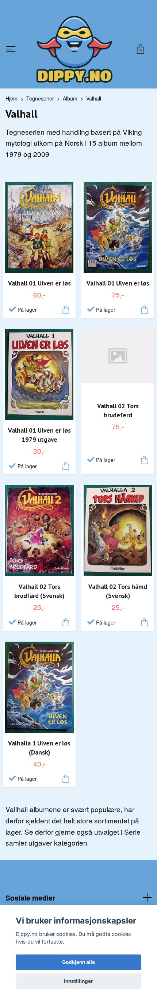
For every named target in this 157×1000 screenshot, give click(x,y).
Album (70, 98)
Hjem (11, 98)
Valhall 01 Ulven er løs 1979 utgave (39, 435)
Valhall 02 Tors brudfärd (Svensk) (39, 591)
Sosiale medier (30, 898)
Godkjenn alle (78, 962)
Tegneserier (40, 98)
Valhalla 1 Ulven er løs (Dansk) (39, 747)
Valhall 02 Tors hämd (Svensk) (117, 591)
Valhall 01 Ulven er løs (39, 283)
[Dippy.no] (74, 49)
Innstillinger (78, 981)
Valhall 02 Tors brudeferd (118, 410)
